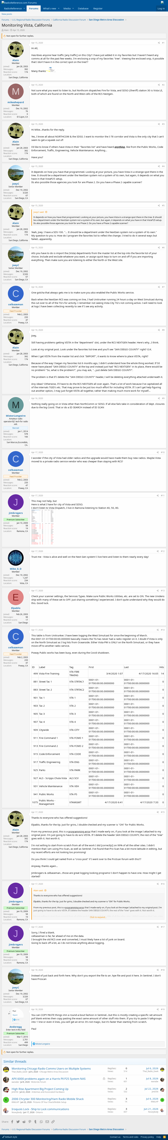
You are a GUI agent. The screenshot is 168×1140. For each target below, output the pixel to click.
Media (67, 8)
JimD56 (15, 1092)
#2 (163, 84)
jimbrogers (16, 512)
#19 (163, 1009)
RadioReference (13, 8)
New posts (7, 13)
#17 (163, 927)
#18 (163, 970)
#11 (163, 495)
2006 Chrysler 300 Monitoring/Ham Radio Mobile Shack (48, 1099)
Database (83, 8)
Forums (33, 8)
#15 (163, 812)
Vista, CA (24, 583)
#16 (163, 884)
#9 (163, 398)
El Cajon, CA (22, 116)
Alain (6, 30)
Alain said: (38, 890)
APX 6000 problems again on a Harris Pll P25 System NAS (48, 1079)
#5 (163, 205)
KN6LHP (15, 1102)
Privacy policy (147, 1136)
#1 (163, 42)
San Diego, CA (21, 198)
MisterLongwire (16, 415)
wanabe (15, 1082)
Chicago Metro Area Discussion (54, 1071)
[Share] (159, 43)
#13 (163, 590)
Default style (10, 1136)
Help (158, 1136)
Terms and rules (130, 1136)
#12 (163, 551)
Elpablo (15, 608)
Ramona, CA (22, 531)
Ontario (39, 1112)
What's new (49, 8)
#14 (163, 629)
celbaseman (15, 304)
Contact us (115, 1136)
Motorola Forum (38, 1082)
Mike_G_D (15, 568)
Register (98, 8)
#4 (163, 166)
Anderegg (16, 1026)
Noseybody (17, 1112)
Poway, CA (23, 322)
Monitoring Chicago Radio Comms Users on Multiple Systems (51, 1068)
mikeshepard (16, 102)
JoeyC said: (38, 212)
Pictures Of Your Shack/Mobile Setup (49, 1102)
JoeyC (15, 183)
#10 (163, 452)
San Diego (23, 622)
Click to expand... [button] (98, 917)
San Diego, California (18, 77)
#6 (163, 247)
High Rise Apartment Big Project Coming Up (40, 1089)
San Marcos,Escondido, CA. (17, 444)
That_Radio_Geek (19, 1071)
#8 (163, 330)
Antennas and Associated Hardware (48, 1092)
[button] (24, 8)
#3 (163, 124)
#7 (163, 287)
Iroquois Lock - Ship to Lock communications (40, 1109)
